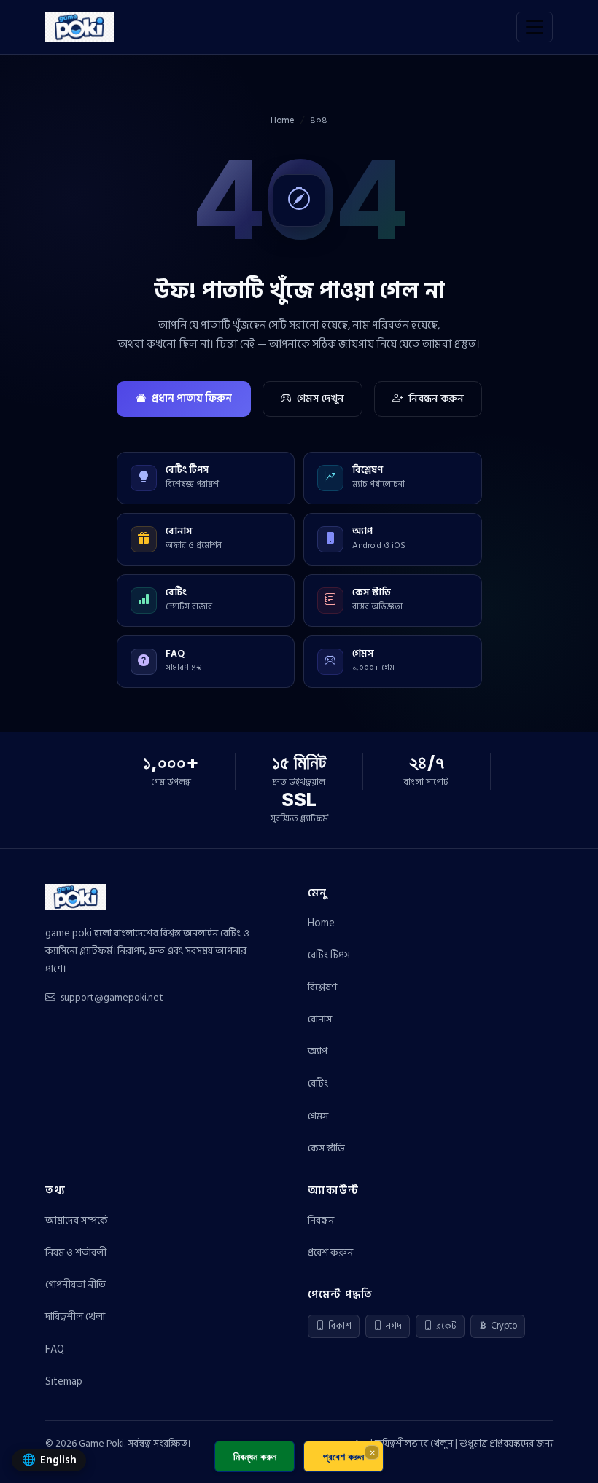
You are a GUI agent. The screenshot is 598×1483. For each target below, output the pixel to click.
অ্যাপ (317, 1051)
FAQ (54, 1349)
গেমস (318, 1116)
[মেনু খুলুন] (534, 27)
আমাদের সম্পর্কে (76, 1220)
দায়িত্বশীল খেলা (75, 1316)
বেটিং (318, 1083)
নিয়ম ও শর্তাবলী (75, 1252)
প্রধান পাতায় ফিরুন (192, 398)
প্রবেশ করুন (330, 1252)
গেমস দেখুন (320, 398)
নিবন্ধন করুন (436, 398)
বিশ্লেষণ (322, 987)
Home (283, 120)
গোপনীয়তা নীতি (75, 1284)
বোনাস (320, 1019)
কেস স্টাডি (326, 1148)
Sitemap (63, 1381)
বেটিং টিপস (329, 955)
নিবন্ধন (321, 1220)
